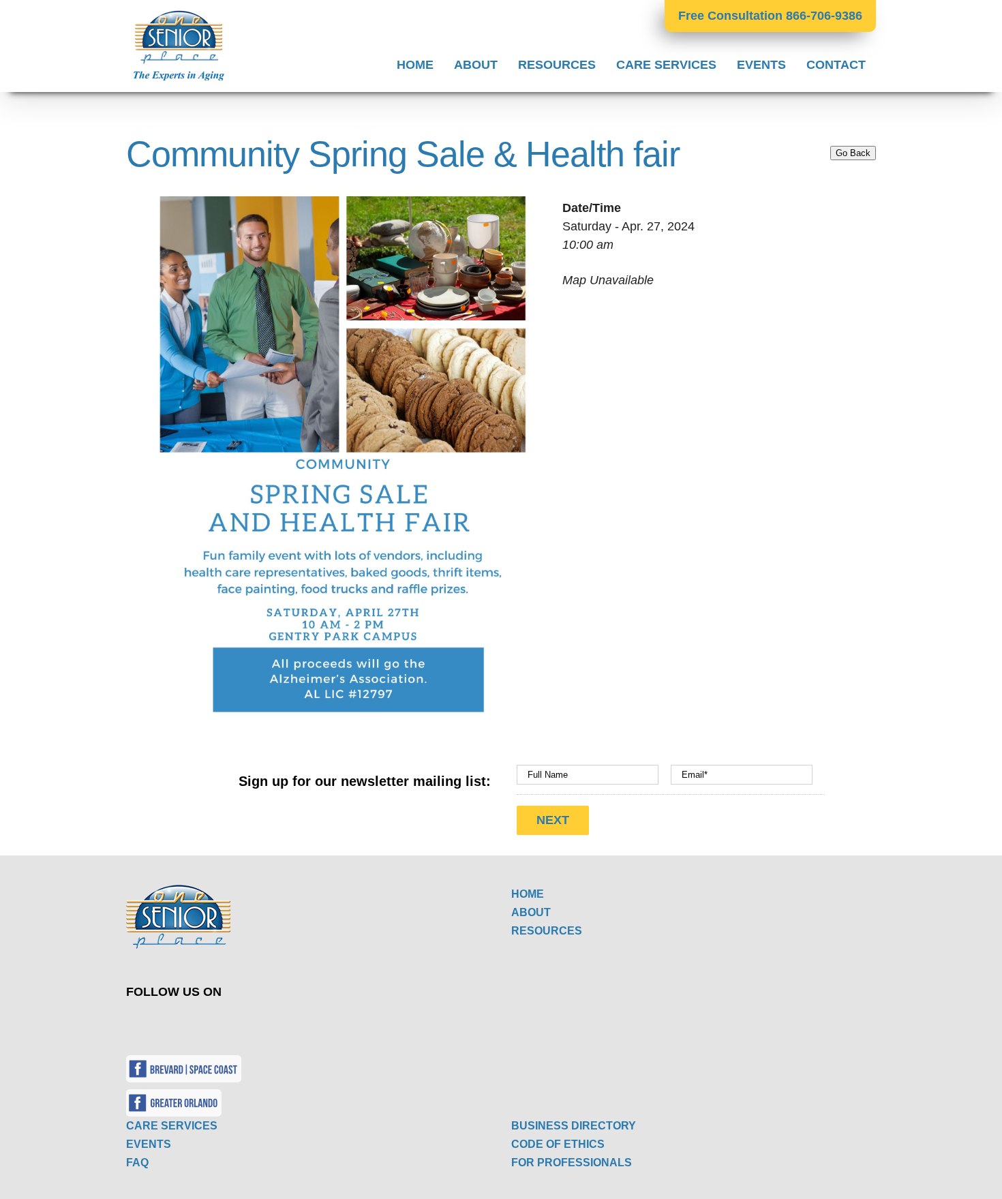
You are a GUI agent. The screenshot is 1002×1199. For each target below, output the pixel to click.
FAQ (137, 1162)
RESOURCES (546, 931)
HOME (527, 894)
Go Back (853, 153)
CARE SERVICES (171, 1126)
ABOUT (531, 912)
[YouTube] (330, 1021)
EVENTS (148, 1144)
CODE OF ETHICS (558, 1144)
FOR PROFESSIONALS (571, 1162)
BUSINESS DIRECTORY (573, 1126)
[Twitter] (298, 1021)
